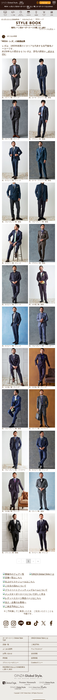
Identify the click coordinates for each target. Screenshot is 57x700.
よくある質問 (7, 649)
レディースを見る (46, 29)
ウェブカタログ (36, 649)
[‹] (23, 561)
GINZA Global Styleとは (39, 638)
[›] (33, 561)
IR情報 (5, 658)
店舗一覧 (6, 644)
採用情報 (34, 658)
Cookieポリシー (37, 663)
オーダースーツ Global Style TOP (13, 639)
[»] (38, 561)
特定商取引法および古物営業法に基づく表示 (14, 668)
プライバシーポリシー (11, 663)
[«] (19, 561)
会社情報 (34, 653)
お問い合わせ (7, 653)
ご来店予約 (35, 644)
